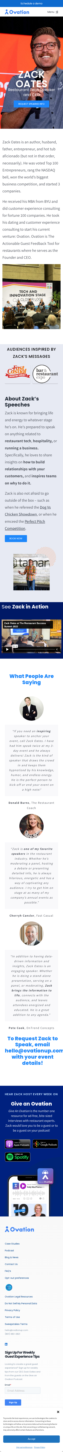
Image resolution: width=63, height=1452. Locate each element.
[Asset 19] (17, 1141)
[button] (58, 1412)
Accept (31, 1439)
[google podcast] (45, 1141)
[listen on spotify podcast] (17, 1153)
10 (46, 325)
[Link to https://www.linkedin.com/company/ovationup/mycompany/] (6, 1344)
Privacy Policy (39, 1447)
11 (50, 325)
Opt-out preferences (24, 1447)
